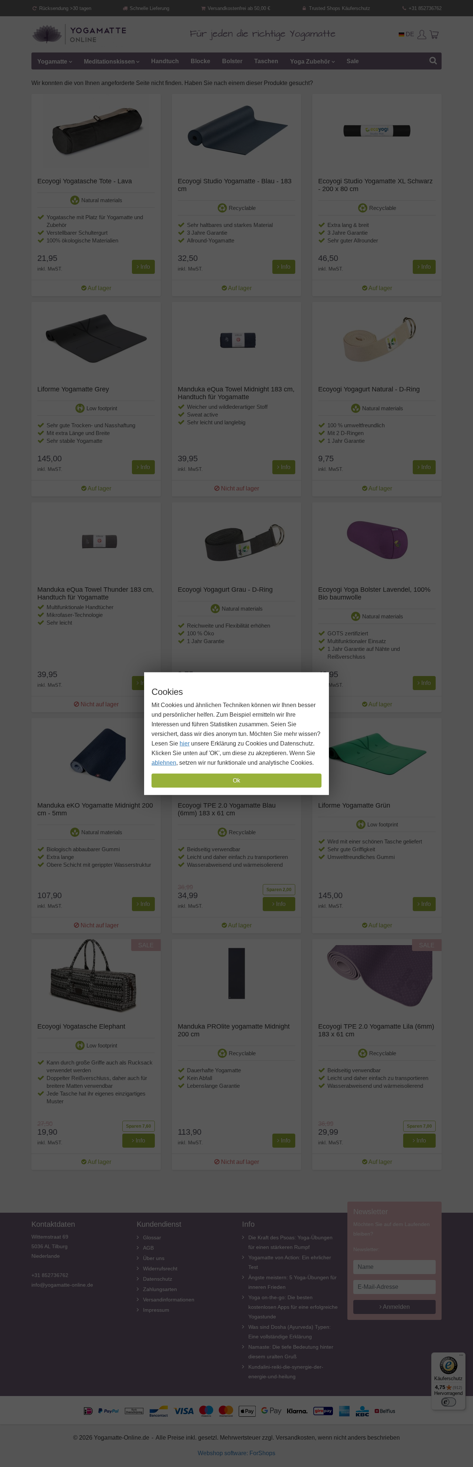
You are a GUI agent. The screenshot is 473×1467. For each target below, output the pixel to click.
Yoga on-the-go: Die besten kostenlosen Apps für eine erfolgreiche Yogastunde (293, 1307)
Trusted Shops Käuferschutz (338, 8)
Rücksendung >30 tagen (64, 8)
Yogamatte (52, 61)
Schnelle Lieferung (148, 8)
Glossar (152, 1237)
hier (185, 743)
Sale (353, 61)
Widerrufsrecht (160, 1268)
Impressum (156, 1310)
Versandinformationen (168, 1300)
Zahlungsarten (160, 1289)
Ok (236, 780)
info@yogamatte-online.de (62, 1285)
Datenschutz (157, 1279)
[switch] (448, 1402)
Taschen (266, 61)
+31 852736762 (424, 8)
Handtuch (165, 61)
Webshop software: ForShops (236, 1453)
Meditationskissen (109, 61)
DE (409, 34)
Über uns (153, 1258)
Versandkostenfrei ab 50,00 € (238, 8)
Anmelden (396, 1307)
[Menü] (461, 1356)
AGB (148, 1248)
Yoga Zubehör (310, 61)
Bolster (232, 61)
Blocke (200, 61)
